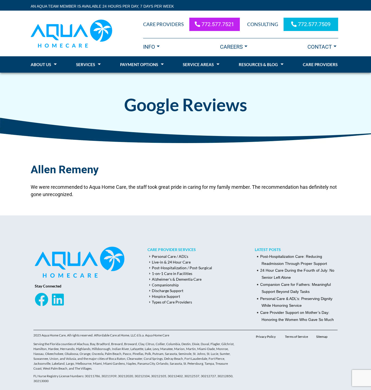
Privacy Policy (266, 337)
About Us (41, 64)
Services (85, 64)
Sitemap (322, 337)
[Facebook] (41, 299)
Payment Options (139, 64)
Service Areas (198, 64)
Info (149, 47)
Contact (319, 47)
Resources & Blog (258, 64)
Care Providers (320, 64)
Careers (231, 47)
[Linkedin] (58, 299)
